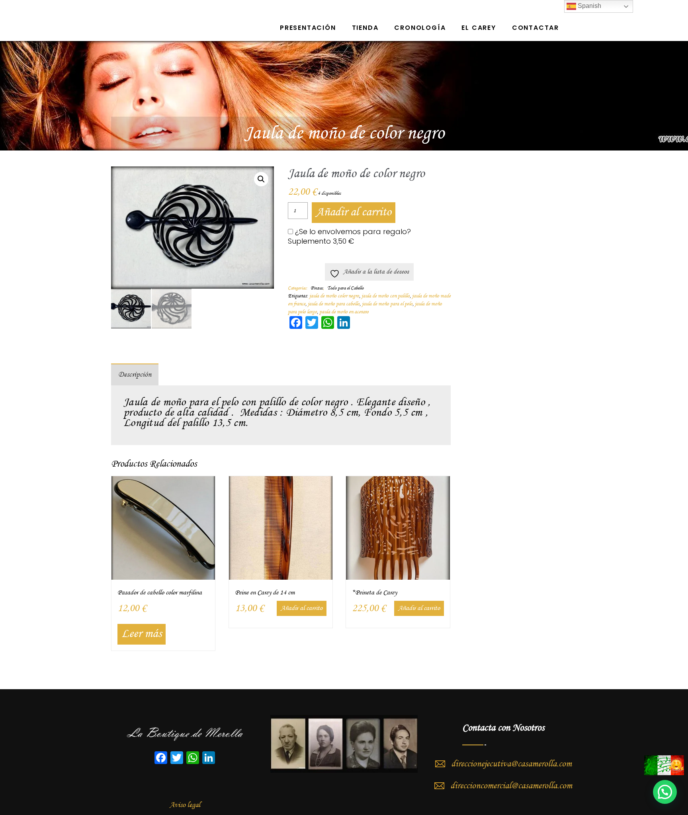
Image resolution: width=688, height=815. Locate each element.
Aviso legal (185, 805)
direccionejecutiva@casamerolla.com (511, 764)
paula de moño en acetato (344, 312)
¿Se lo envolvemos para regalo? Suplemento (349, 236)
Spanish (588, 5)
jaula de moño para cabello (334, 304)
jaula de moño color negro (334, 296)
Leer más (141, 634)
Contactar (535, 27)
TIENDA (365, 27)
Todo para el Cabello (345, 288)
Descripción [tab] (134, 374)
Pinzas (317, 288)
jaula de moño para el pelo (387, 304)
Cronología (420, 27)
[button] (261, 179)
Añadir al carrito (353, 212)
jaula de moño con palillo (386, 296)
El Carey (478, 27)
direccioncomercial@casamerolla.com (511, 786)
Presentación (308, 27)
